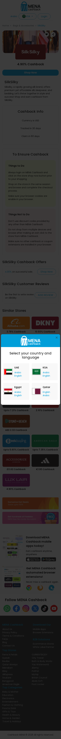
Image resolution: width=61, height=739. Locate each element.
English (18, 375)
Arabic (17, 372)
